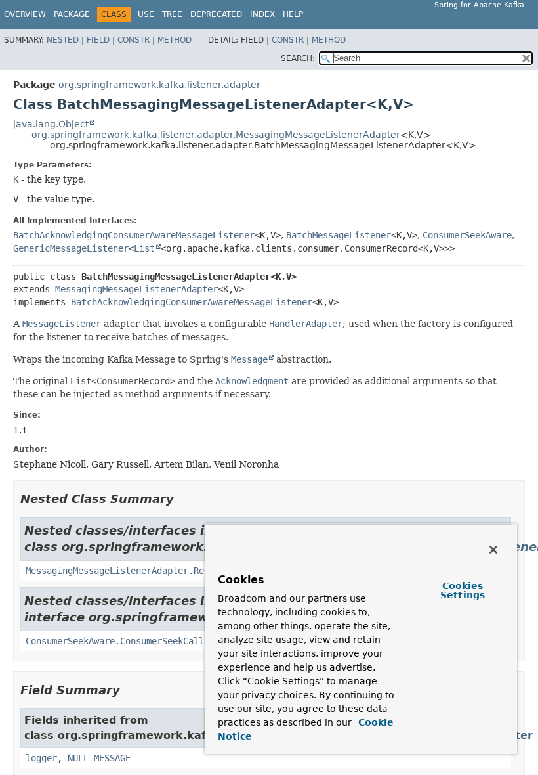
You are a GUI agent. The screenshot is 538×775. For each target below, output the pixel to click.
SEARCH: (298, 58)
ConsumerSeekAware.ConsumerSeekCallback (125, 641)
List (144, 248)
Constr (133, 40)
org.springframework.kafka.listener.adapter (159, 84)
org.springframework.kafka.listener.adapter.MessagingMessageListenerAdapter (215, 134)
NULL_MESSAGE (99, 758)
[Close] (493, 549)
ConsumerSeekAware (467, 235)
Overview (25, 14)
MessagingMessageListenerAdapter (136, 289)
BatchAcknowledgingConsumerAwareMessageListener (134, 235)
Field (98, 40)
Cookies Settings (462, 590)
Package (72, 14)
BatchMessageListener (338, 235)
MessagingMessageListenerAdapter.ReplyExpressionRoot (159, 570)
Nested (63, 40)
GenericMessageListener (71, 248)
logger (41, 758)
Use (146, 14)
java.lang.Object (51, 124)
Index (262, 14)
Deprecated (216, 14)
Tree (172, 14)
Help (293, 14)
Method (174, 40)
